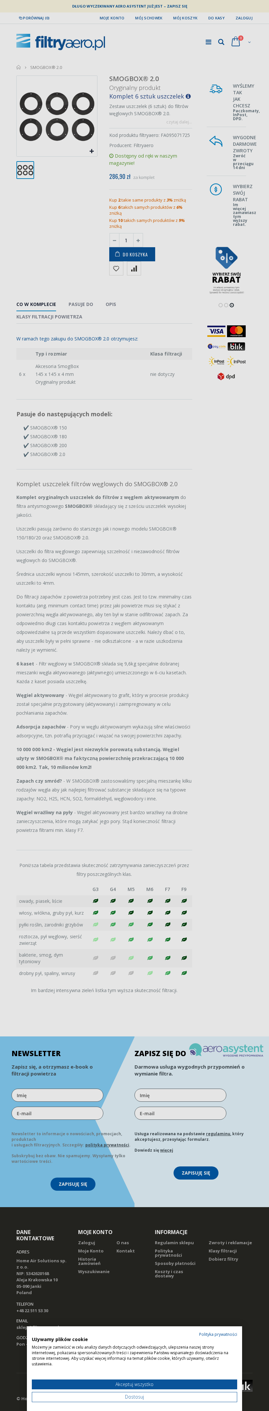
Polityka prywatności (218, 1334)
